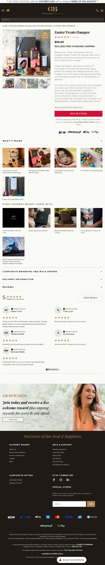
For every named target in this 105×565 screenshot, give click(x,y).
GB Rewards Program (60, 465)
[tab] (8, 83)
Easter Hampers (35, 534)
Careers (12, 458)
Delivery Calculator (59, 449)
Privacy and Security (16, 455)
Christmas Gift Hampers (57, 536)
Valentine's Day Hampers (18, 534)
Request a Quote (15, 483)
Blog (11, 461)
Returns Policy (57, 461)
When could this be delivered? (69, 107)
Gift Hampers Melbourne (34, 538)
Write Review (90, 298)
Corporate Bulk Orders (84, 122)
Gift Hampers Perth (71, 538)
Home (5, 26)
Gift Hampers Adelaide (88, 538)
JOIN (91, 504)
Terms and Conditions (17, 452)
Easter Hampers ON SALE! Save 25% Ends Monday (30, 26)
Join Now (13, 419)
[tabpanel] (26, 53)
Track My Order (58, 452)
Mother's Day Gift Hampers (52, 534)
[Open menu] (3, 10)
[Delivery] (7, 10)
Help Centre (56, 455)
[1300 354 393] (97, 10)
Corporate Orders (15, 480)
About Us (12, 449)
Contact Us (56, 458)
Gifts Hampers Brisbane (54, 538)
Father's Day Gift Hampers (74, 534)
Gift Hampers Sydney (16, 538)
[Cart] (102, 10)
